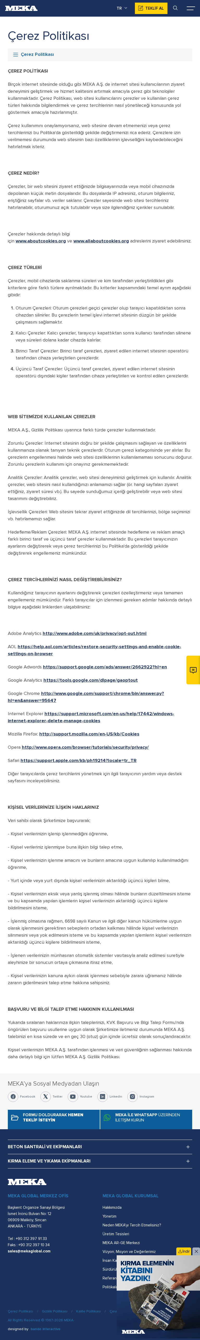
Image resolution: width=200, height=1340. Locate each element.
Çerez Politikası (20, 1311)
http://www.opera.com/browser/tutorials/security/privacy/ (85, 747)
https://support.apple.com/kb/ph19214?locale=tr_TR (78, 760)
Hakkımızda (112, 1207)
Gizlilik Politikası (54, 1311)
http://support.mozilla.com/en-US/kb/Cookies (89, 734)
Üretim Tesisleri (116, 1234)
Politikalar (111, 1287)
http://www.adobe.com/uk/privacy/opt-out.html (95, 633)
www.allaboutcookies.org (101, 241)
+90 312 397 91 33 (31, 1238)
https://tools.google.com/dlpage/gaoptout (90, 680)
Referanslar (113, 1278)
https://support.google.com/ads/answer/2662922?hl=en (105, 667)
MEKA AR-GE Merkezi (121, 1242)
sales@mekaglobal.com (29, 1251)
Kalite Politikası (88, 1311)
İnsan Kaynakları (116, 1260)
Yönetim (109, 1216)
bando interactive (45, 1329)
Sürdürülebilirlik (116, 1269)
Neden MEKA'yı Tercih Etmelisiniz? (132, 1225)
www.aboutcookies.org (41, 241)
